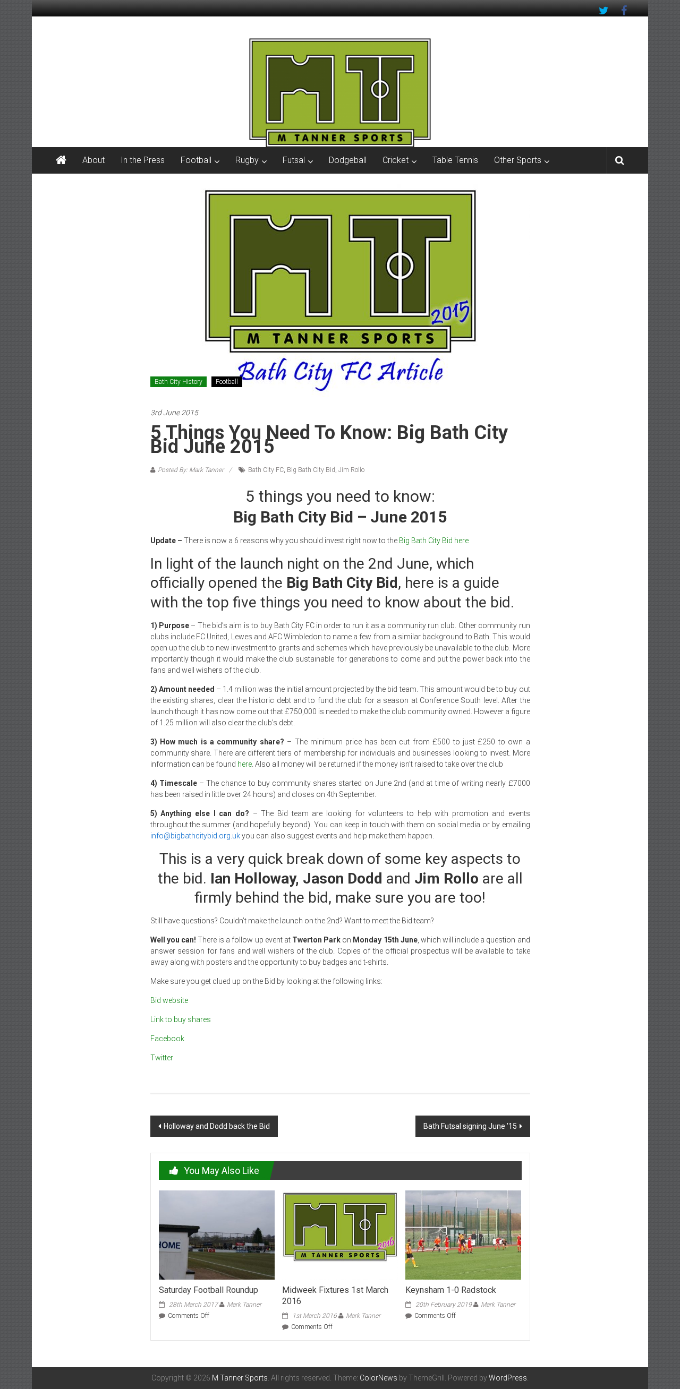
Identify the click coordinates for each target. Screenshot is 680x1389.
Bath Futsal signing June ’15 (470, 1126)
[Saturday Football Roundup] (217, 1234)
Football (196, 160)
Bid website (169, 1000)
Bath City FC (266, 470)
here (244, 764)
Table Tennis (455, 160)
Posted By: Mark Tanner (191, 470)
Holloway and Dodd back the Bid (217, 1126)
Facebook (167, 1038)
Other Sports (517, 160)
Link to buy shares (180, 1019)
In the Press (143, 160)
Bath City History (178, 381)
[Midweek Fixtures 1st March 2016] (340, 1234)
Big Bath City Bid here (434, 540)
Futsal (294, 160)
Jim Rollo (351, 470)
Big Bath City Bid (311, 470)
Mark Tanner (244, 1304)
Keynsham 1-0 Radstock (450, 1290)
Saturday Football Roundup (208, 1290)
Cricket (395, 160)
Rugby (247, 160)
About (93, 160)
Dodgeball (348, 160)
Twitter (161, 1057)
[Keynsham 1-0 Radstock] (463, 1234)
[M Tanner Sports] (340, 92)
